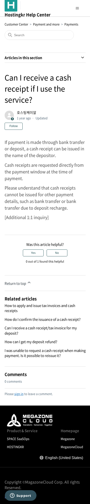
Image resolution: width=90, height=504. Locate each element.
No (57, 253)
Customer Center (16, 24)
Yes (33, 253)
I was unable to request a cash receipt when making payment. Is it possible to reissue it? (45, 353)
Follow (13, 126)
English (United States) (64, 458)
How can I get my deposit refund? (31, 341)
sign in (19, 393)
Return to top (16, 283)
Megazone (68, 438)
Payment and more (46, 24)
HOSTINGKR (15, 447)
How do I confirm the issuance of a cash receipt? (43, 319)
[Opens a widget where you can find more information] (20, 496)
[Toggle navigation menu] (77, 8)
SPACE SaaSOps (18, 438)
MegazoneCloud (72, 447)
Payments (71, 24)
